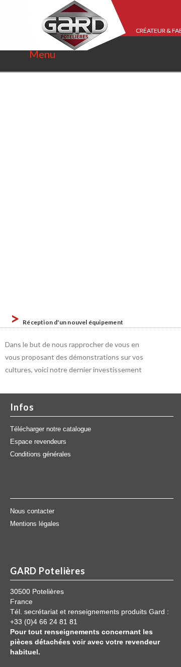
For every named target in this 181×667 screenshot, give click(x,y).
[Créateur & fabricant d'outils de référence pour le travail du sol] (63, 25)
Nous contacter (32, 511)
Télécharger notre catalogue (50, 429)
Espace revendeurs (38, 441)
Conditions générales (40, 454)
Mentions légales (34, 523)
